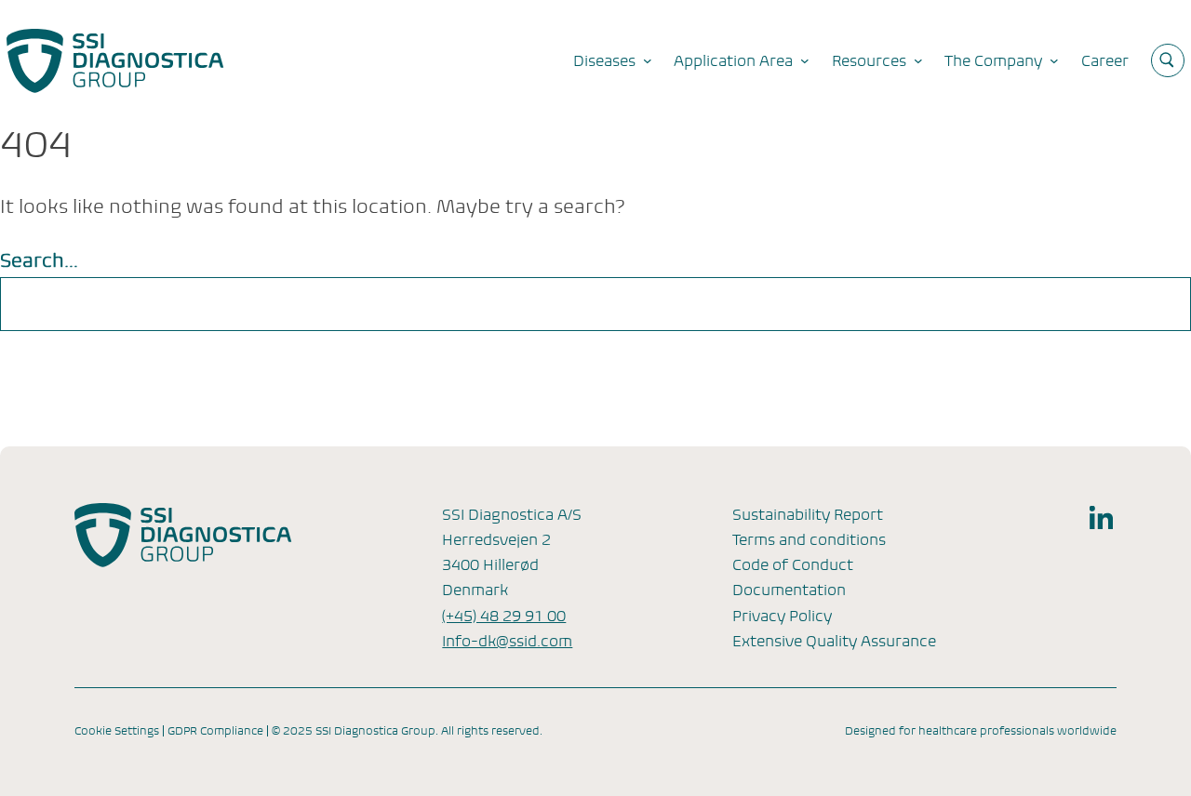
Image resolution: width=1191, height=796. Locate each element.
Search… (39, 260)
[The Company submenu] (1054, 60)
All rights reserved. (491, 730)
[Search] (1152, 304)
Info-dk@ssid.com (507, 641)
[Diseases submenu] (647, 60)
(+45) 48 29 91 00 (504, 616)
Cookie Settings (116, 730)
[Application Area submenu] (805, 60)
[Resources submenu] (918, 60)
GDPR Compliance (215, 730)
